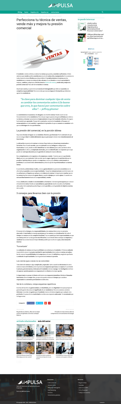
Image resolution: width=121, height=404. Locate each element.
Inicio (18, 16)
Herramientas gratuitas (54, 395)
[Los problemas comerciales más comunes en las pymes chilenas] (65, 348)
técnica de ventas (50, 82)
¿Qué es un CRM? (83, 387)
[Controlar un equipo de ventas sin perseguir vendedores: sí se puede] (45, 330)
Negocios (23, 16)
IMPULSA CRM (35, 12)
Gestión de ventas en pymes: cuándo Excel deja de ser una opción (43, 357)
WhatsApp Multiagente (54, 387)
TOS (80, 390)
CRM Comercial (52, 382)
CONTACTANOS (55, 12)
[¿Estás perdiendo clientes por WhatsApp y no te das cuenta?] (25, 348)
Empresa (58, 335)
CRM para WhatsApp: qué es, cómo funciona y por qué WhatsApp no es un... (95, 36)
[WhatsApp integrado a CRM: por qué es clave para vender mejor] (65, 330)
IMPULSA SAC (45, 12)
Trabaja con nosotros (84, 392)
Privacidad (84, 390)
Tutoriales (81, 385)
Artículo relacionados (26, 321)
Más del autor (44, 321)
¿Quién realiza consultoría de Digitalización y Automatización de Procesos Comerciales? (95, 27)
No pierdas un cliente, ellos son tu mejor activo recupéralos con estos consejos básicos (28, 313)
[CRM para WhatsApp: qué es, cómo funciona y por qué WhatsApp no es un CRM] (82, 38)
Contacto (102, 402)
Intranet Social (52, 385)
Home (26, 12)
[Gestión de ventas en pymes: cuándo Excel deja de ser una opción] (45, 348)
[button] (102, 12)
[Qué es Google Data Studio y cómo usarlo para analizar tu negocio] (25, 330)
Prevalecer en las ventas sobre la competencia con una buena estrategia (62, 312)
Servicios (50, 392)
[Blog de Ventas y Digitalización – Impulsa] (60, 5)
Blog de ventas (83, 382)
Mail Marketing (52, 390)
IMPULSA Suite (26, 391)
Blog (20, 12)
